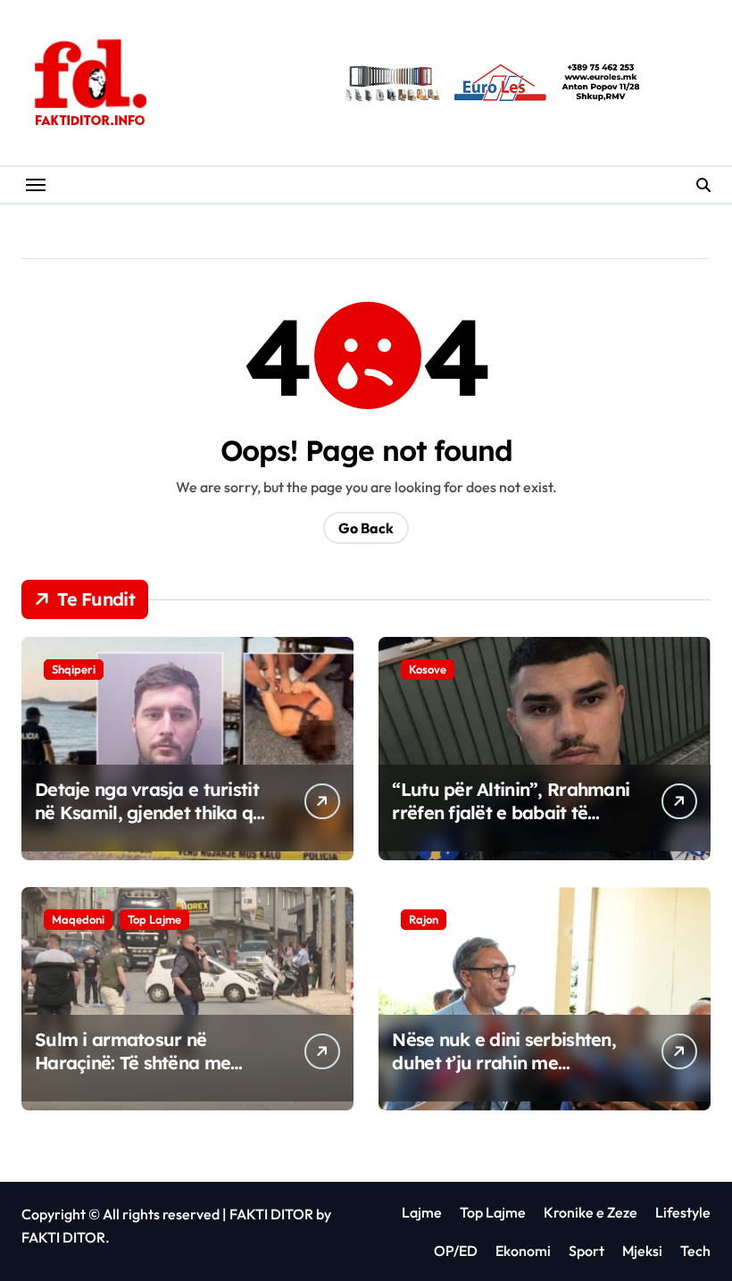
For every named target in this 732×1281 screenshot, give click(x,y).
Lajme (422, 1212)
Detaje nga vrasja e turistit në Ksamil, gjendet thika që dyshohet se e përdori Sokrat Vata (149, 824)
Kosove (427, 669)
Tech (695, 1251)
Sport (586, 1251)
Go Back (366, 528)
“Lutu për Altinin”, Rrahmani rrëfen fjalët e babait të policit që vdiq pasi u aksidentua (510, 824)
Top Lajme (154, 919)
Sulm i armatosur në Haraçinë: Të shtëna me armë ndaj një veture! (132, 1062)
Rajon (423, 919)
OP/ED (456, 1251)
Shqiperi (74, 669)
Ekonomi (523, 1251)
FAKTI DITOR (271, 1214)
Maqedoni (78, 919)
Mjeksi (642, 1251)
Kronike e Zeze (590, 1212)
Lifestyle (683, 1212)
